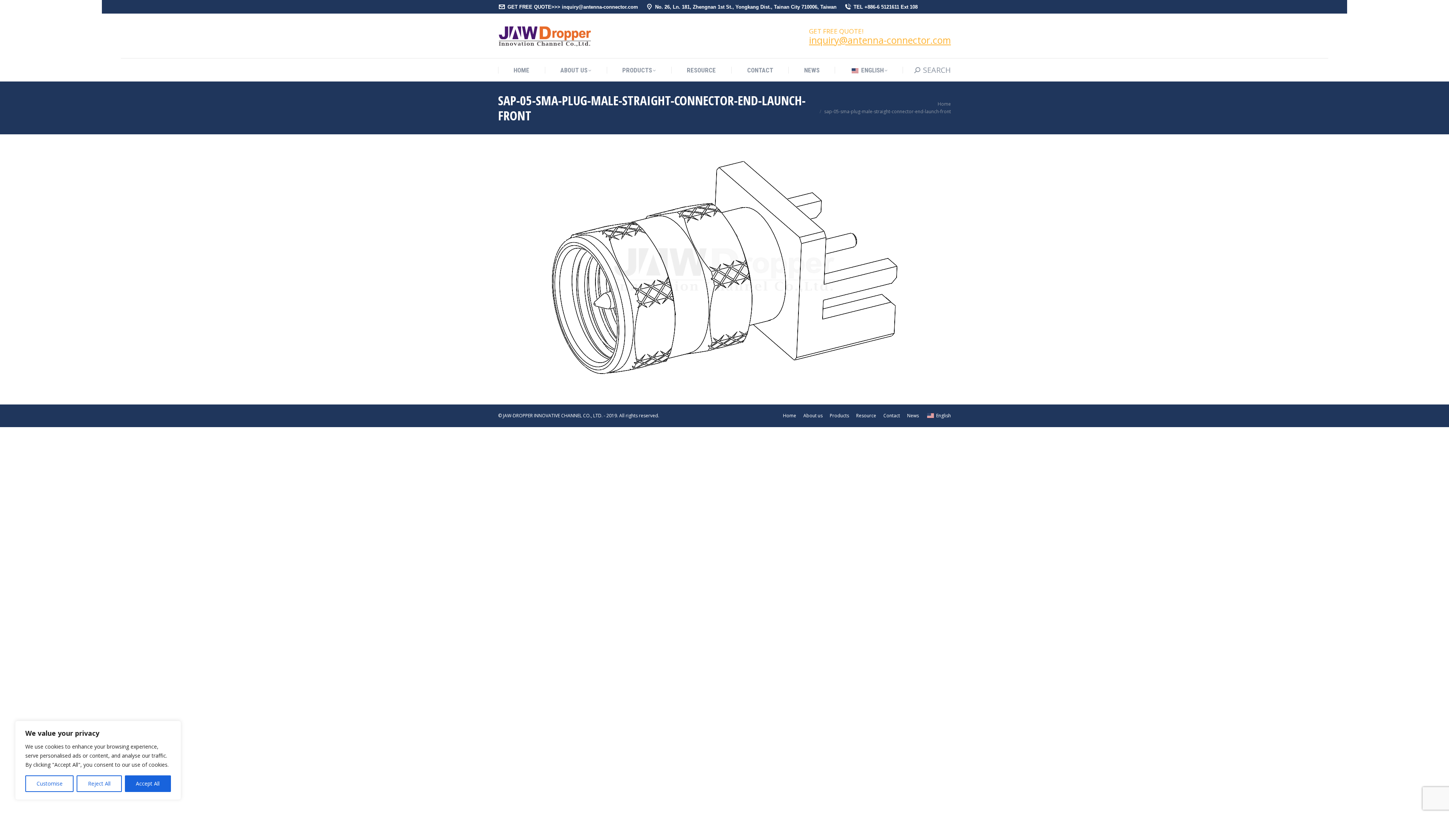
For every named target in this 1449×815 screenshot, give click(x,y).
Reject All (99, 783)
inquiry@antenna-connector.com (880, 40)
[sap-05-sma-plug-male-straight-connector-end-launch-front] (725, 267)
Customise (50, 783)
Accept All (148, 783)
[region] (98, 760)
